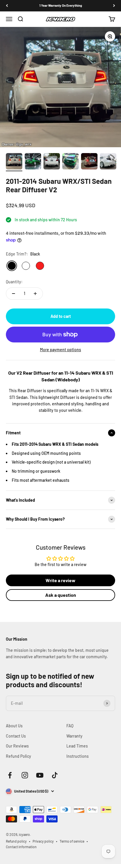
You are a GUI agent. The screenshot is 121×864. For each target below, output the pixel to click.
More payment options (60, 349)
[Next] (114, 5)
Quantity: (14, 281)
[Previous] (7, 5)
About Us (14, 725)
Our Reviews (17, 745)
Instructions (77, 756)
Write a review (60, 580)
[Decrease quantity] (13, 293)
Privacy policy (43, 841)
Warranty (74, 735)
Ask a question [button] (60, 595)
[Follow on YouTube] (40, 775)
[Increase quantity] (35, 293)
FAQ (69, 725)
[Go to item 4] (70, 162)
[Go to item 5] (89, 162)
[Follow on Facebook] (10, 775)
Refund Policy (18, 756)
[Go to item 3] (51, 162)
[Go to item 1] (14, 162)
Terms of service (72, 841)
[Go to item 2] (33, 162)
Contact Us (16, 735)
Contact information (21, 847)
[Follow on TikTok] (55, 775)
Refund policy (16, 841)
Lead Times (77, 745)
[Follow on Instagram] (25, 775)
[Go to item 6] (108, 162)
